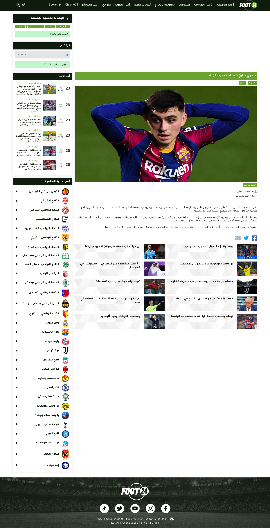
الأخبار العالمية (250, 185)
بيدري (242, 83)
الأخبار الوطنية (35, 83)
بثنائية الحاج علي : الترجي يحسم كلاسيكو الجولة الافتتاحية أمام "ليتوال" (30, 122)
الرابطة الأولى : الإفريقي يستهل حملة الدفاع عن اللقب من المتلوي (30, 167)
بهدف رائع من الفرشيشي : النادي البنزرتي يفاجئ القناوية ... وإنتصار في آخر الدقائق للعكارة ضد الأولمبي (28, 91)
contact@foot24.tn (156, 519)
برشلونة (252, 83)
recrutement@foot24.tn (109, 519)
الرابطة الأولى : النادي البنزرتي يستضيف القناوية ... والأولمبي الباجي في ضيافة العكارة (29, 138)
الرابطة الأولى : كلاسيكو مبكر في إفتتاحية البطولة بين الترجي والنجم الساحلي (29, 153)
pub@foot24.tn (134, 519)
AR (23, 5)
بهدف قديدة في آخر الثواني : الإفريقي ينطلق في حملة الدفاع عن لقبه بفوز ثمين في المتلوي (29, 107)
